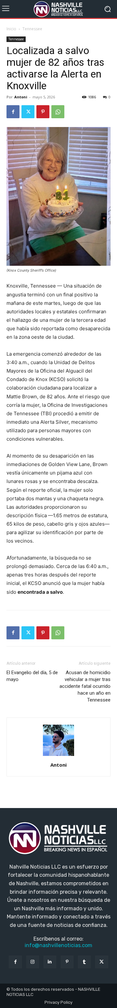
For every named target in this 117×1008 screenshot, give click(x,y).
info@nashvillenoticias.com (58, 945)
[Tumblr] (84, 962)
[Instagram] (32, 962)
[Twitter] (27, 111)
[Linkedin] (50, 962)
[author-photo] (58, 756)
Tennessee (32, 29)
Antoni (20, 96)
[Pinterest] (42, 111)
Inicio (11, 29)
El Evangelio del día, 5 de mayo (32, 676)
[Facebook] (13, 111)
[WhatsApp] (57, 111)
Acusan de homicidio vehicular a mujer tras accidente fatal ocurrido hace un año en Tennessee (84, 686)
